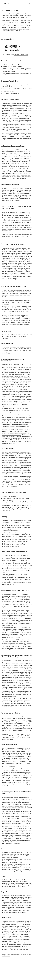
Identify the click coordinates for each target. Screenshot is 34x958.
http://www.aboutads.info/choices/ (11, 433)
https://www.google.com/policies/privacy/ (16, 885)
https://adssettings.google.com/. (21, 871)
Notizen (6, 4)
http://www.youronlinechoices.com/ (11, 434)
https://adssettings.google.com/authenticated (14, 886)
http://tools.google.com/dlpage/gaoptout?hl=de (14, 867)
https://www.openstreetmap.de (16, 923)
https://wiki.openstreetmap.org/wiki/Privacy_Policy (15, 949)
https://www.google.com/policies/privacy (13, 864)
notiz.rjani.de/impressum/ (21, 54)
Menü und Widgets (29, 3)
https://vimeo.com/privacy (9, 859)
